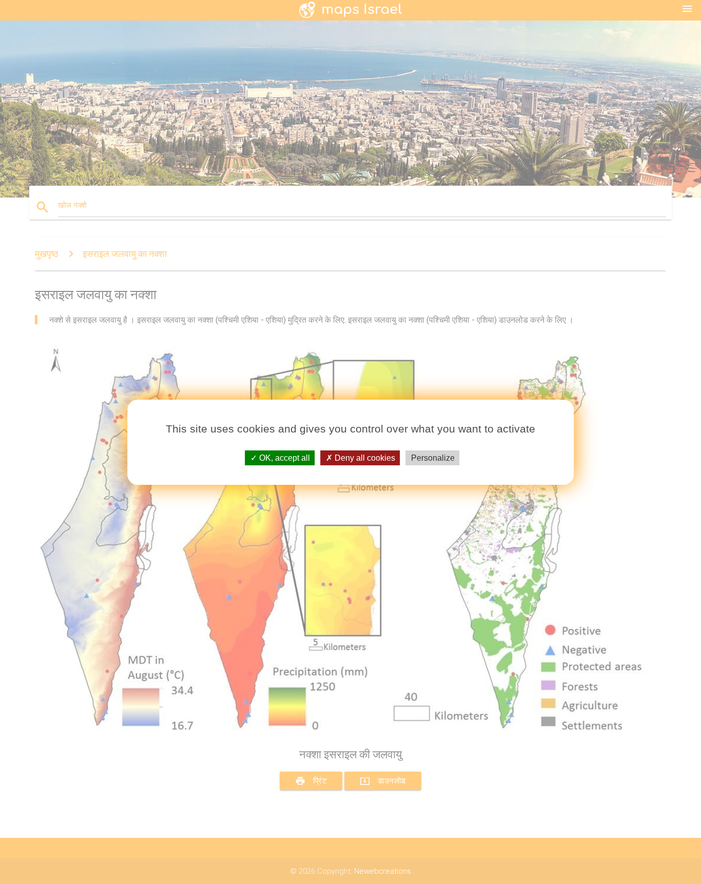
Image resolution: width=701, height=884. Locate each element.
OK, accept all (283, 457)
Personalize (433, 457)
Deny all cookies (364, 457)
